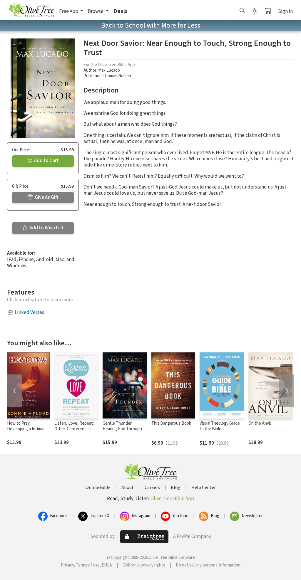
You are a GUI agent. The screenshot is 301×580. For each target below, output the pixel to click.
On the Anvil (259, 423)
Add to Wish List (46, 227)
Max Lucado (109, 70)
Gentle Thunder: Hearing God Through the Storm (122, 429)
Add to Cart (46, 160)
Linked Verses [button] (29, 312)
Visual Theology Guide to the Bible (220, 426)
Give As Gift (46, 197)
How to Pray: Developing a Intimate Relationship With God (27, 429)
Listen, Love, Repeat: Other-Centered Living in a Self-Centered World (75, 431)
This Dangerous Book (171, 423)
